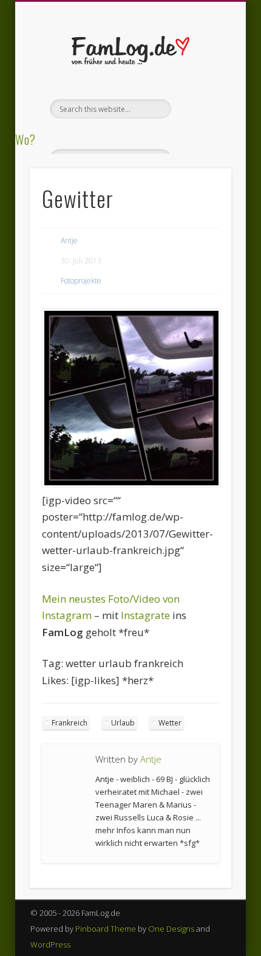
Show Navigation (201, 109)
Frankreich (69, 723)
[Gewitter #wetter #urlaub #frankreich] (131, 483)
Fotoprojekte (81, 280)
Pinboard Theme (105, 928)
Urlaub (123, 723)
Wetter (169, 723)
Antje (69, 240)
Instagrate (145, 615)
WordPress (50, 944)
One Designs (171, 928)
